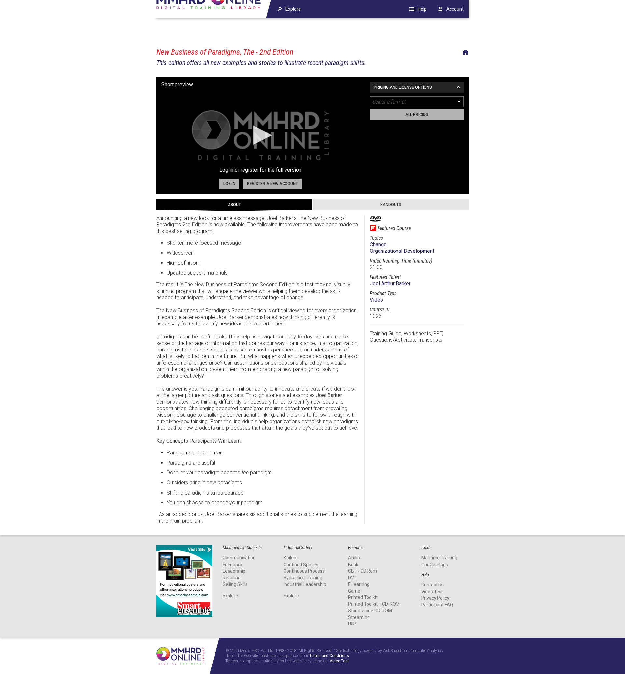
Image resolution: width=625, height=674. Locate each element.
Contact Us (432, 584)
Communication (239, 557)
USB (352, 623)
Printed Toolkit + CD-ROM (374, 604)
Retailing (232, 577)
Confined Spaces (301, 564)
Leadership (234, 571)
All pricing (416, 114)
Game (354, 591)
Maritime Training (439, 557)
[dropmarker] (459, 101)
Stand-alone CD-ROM (370, 610)
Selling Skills (235, 584)
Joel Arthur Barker (390, 283)
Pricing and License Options (403, 87)
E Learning (358, 584)
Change (378, 244)
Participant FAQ (437, 604)
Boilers (291, 557)
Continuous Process (304, 571)
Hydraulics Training (303, 577)
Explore (230, 595)
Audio (354, 557)
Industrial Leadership (305, 584)
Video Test (432, 591)
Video (376, 300)
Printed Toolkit (363, 597)
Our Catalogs (434, 564)
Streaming (359, 617)
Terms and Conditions (329, 656)
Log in (229, 183)
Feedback (233, 564)
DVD (352, 577)
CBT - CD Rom (362, 571)
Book (353, 564)
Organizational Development (402, 251)
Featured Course (394, 228)
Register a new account (272, 183)
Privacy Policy (435, 598)
